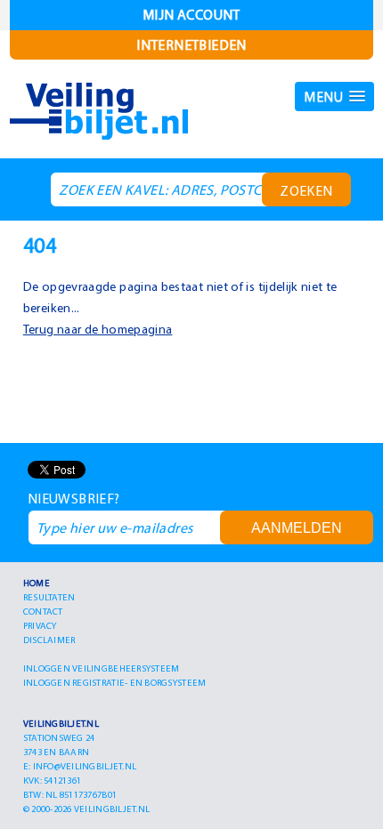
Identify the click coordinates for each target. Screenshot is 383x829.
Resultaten (49, 597)
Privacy (40, 625)
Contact (43, 611)
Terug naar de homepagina (98, 329)
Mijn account (191, 14)
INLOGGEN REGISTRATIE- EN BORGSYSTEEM (115, 682)
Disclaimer (49, 639)
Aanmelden (296, 527)
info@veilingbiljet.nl (85, 766)
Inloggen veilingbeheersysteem (101, 668)
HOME (36, 582)
